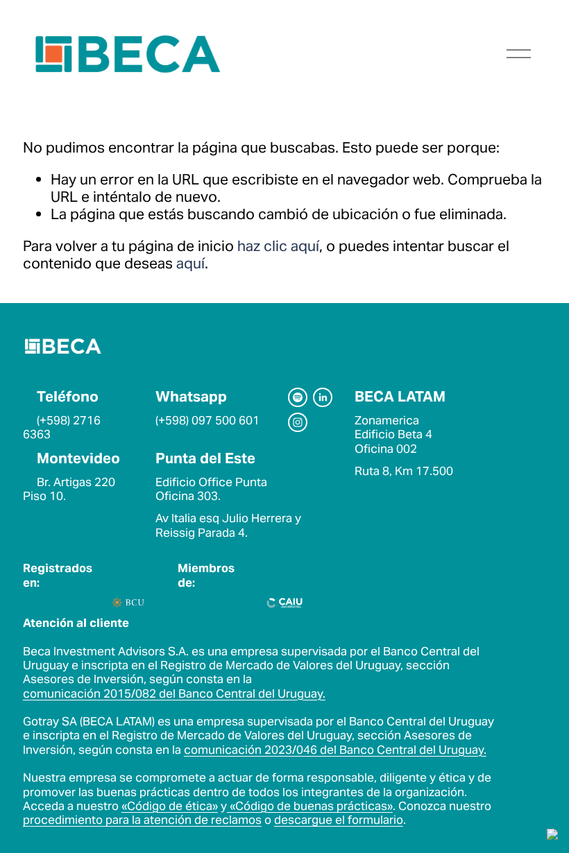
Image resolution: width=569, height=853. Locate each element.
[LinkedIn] (322, 397)
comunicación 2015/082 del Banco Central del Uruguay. (174, 693)
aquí (190, 263)
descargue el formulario (338, 820)
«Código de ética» (169, 806)
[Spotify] (297, 397)
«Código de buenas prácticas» (311, 806)
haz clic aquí (278, 245)
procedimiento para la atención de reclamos (142, 820)
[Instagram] (297, 422)
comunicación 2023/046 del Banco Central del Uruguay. (335, 750)
